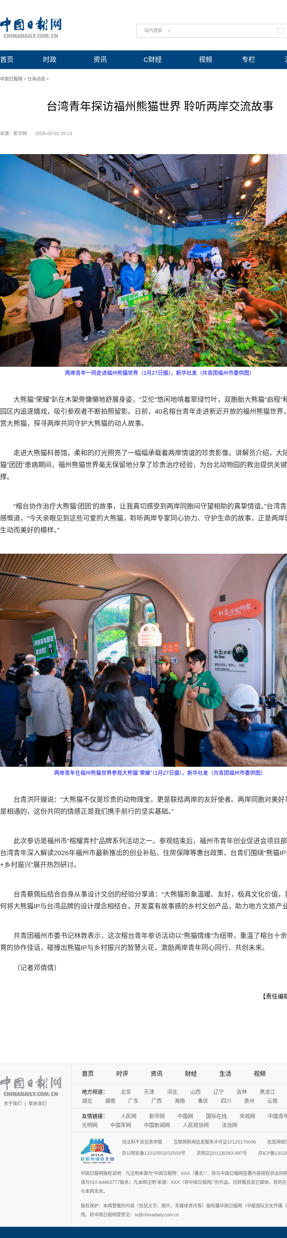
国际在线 (216, 1116)
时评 (122, 1073)
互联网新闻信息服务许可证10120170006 (214, 1142)
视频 (205, 59)
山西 (195, 1092)
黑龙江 (267, 1092)
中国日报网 (11, 79)
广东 (133, 1101)
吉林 (242, 1092)
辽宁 (218, 1092)
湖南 (110, 1101)
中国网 (185, 1116)
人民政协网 (196, 1125)
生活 (225, 1073)
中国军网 (120, 1125)
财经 (191, 1073)
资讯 (100, 59)
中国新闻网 (157, 1125)
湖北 (87, 1101)
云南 (272, 1101)
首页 (6, 59)
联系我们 (38, 1103)
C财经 (153, 59)
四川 (226, 1101)
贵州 (249, 1101)
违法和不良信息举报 (142, 1142)
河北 (172, 1092)
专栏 (248, 59)
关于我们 (13, 1103)
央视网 (247, 1116)
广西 (156, 1101)
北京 (126, 1092)
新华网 (157, 1116)
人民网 (128, 1116)
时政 (49, 59)
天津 (149, 1092)
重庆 (203, 1101)
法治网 (229, 1125)
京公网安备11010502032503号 (153, 1153)
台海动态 (36, 79)
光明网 (90, 1125)
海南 (180, 1101)
